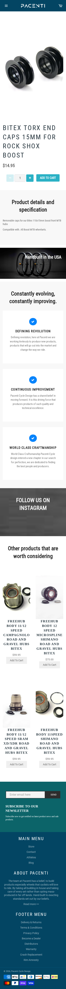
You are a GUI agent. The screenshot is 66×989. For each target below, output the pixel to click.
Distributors (31, 943)
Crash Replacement (31, 954)
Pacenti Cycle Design (20, 971)
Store (31, 846)
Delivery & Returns (31, 922)
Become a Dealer (31, 938)
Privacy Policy (31, 933)
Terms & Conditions (31, 927)
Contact (31, 851)
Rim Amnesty (31, 959)
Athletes (31, 857)
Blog (31, 862)
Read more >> (31, 904)
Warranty (31, 949)
